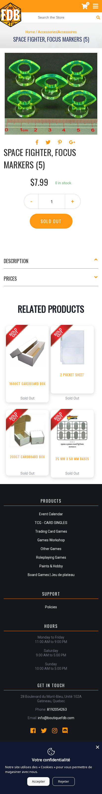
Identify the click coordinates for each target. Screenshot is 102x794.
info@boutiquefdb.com (56, 718)
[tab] (51, 263)
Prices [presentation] (10, 278)
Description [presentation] (16, 261)
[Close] (97, 746)
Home (30, 32)
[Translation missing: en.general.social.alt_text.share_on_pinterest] (60, 142)
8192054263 (57, 709)
